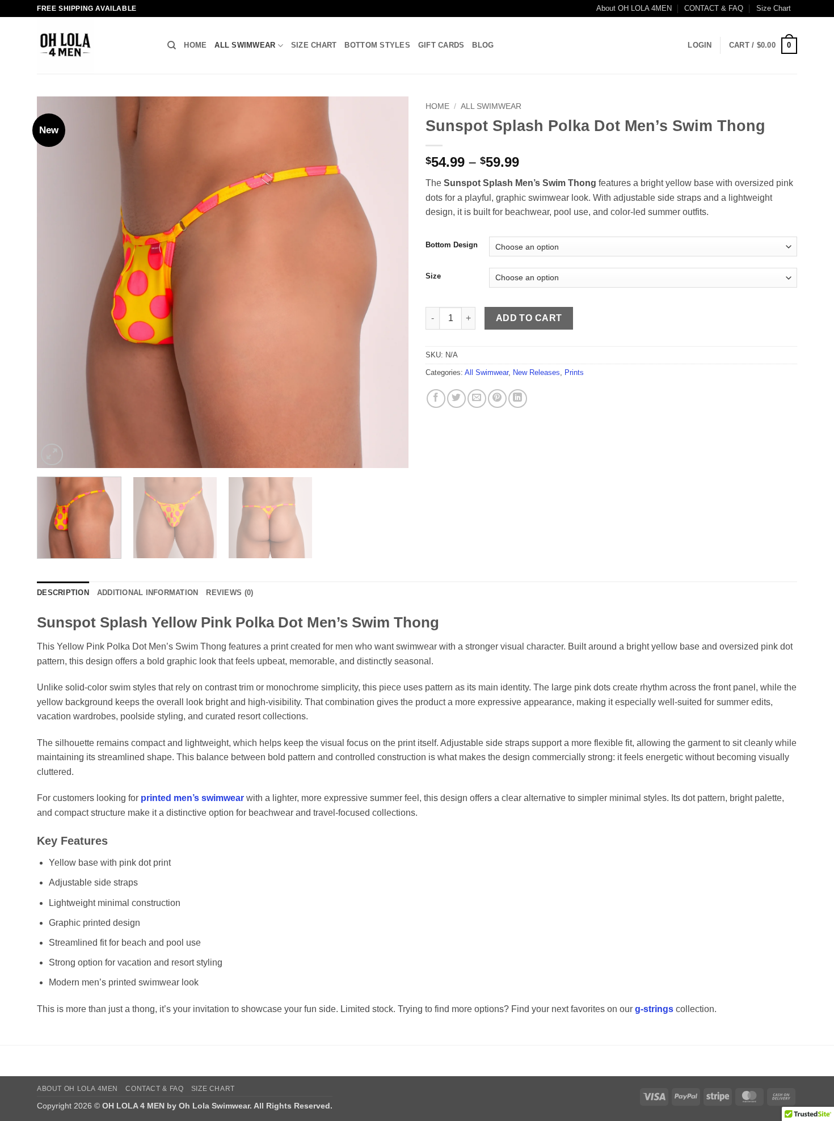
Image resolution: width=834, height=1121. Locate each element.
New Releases (536, 372)
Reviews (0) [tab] (229, 592)
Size (433, 276)
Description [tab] (63, 592)
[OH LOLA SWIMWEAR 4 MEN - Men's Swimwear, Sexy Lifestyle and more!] (93, 45)
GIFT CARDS (441, 45)
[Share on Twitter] (456, 398)
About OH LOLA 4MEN (634, 8)
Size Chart (773, 8)
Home (195, 45)
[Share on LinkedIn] (517, 398)
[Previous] (58, 282)
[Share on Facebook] (436, 398)
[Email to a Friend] (476, 398)
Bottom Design (452, 245)
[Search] (171, 45)
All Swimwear (244, 45)
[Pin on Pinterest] (497, 398)
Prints (574, 372)
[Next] (387, 282)
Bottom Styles (377, 45)
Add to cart (529, 318)
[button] (699, 45)
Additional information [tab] (148, 592)
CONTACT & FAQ (713, 8)
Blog (483, 45)
